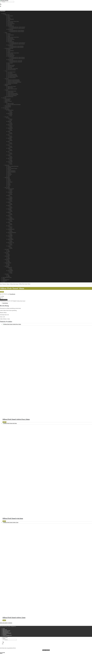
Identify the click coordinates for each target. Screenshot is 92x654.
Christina (9, 167)
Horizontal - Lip (11, 242)
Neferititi (9, 169)
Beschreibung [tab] (5, 303)
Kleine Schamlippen (12, 171)
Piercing (4, 13)
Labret (9, 20)
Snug (9, 117)
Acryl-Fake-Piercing (12, 77)
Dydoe (9, 183)
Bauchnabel (10, 113)
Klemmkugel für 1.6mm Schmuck (16, 47)
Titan (6, 32)
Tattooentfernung (6, 279)
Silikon (6, 85)
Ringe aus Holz (11, 103)
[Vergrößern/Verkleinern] (0, 652)
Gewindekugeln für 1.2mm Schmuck (17, 57)
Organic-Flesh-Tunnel (12, 91)
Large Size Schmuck (12, 69)
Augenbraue (10, 192)
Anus (9, 176)
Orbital (9, 148)
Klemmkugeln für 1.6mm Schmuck (17, 31)
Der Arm (7, 252)
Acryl (6, 70)
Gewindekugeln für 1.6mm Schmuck (17, 28)
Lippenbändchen (11, 218)
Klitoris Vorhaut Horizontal (13, 166)
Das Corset (7, 256)
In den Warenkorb (4, 299)
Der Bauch (7, 108)
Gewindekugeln (11, 25)
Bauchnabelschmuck (9, 96)
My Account (5, 637)
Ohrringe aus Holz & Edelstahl (14, 80)
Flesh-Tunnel (10, 15)
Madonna (9, 208)
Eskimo (9, 215)
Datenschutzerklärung (7, 633)
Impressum (5, 629)
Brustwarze (10, 267)
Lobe (9, 151)
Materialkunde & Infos (7, 277)
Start (1, 283)
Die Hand (7, 249)
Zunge (9, 225)
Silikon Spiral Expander (12, 88)
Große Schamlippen (11, 170)
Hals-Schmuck (8, 105)
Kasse (4, 281)
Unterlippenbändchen (12, 232)
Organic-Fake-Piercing (12, 95)
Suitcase (9, 175)
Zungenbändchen (11, 229)
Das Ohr (6, 116)
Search (4, 638)
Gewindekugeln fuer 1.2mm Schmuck (17, 27)
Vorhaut (9, 179)
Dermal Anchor (8, 262)
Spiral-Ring (10, 24)
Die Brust (7, 266)
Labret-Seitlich (10, 239)
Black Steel (7, 14)
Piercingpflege (8, 98)
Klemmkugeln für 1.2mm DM (16, 60)
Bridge (9, 195)
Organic (6, 89)
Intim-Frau (7, 165)
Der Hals (7, 274)
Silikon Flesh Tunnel (12, 86)
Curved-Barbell (11, 19)
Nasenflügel (10, 198)
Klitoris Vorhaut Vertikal (12, 168)
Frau (11, 111)
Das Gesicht (7, 187)
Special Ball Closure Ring (13, 68)
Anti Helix (10, 138)
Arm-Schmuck (8, 106)
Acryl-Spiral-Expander (12, 74)
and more (4, 97)
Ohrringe (7, 78)
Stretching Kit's (8, 84)
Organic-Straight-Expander (13, 94)
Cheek (9, 222)
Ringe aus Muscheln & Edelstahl (14, 104)
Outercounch (10, 128)
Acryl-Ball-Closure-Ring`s (13, 76)
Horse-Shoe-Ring (11, 23)
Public (9, 178)
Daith (9, 141)
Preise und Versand (6, 630)
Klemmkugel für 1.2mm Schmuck (16, 46)
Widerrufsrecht (5, 631)
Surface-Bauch (10, 110)
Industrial (9, 121)
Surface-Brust (10, 270)
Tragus (9, 131)
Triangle (9, 172)
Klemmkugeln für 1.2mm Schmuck (17, 30)
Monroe (9, 212)
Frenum (9, 180)
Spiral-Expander (11, 66)
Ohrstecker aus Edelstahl (12, 83)
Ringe (6, 102)
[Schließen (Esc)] (4, 652)
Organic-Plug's (10, 92)
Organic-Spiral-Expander (12, 93)
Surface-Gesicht (11, 188)
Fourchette (10, 174)
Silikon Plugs (10, 87)
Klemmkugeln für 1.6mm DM (16, 61)
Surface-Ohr (10, 161)
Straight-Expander (11, 65)
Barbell (9, 18)
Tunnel (9, 155)
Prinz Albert (10, 181)
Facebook (4, 634)
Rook (9, 144)
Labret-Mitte (10, 235)
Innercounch (10, 124)
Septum (9, 202)
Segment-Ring (10, 22)
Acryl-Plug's (10, 73)
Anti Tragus (10, 158)
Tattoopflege (7, 99)
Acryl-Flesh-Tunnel (11, 71)
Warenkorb (5, 280)
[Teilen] (3, 652)
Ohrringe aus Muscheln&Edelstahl (14, 82)
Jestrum (9, 245)
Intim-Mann (7, 177)
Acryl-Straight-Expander (12, 75)
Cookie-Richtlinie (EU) (7, 635)
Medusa (9, 205)
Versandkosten (12, 294)
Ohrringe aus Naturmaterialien (13, 79)
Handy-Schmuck (8, 101)
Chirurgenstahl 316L (9, 48)
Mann (11, 112)
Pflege (4, 278)
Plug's (9, 16)
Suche (1, 1)
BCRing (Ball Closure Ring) (13, 21)
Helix (9, 134)
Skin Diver (7, 259)
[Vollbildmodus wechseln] (1, 652)
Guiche (9, 185)
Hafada (9, 184)
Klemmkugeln (10, 29)
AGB (4, 628)
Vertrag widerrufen (46, 650)
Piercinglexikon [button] (6, 107)
